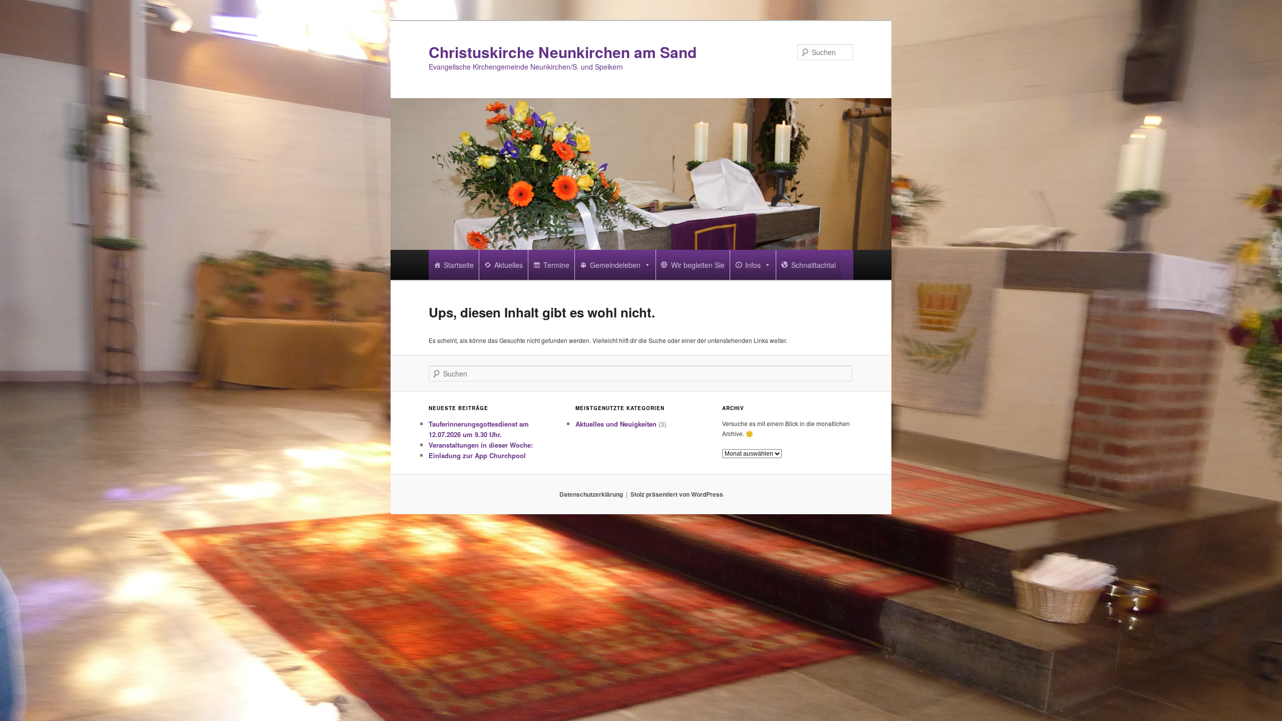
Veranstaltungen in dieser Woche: (481, 445)
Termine (556, 265)
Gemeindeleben (615, 265)
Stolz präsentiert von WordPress (676, 494)
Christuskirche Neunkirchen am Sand (563, 52)
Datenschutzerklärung (591, 494)
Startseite (459, 265)
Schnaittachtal (813, 265)
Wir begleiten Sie (698, 265)
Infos (753, 265)
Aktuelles (508, 265)
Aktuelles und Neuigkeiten (616, 424)
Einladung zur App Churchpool (477, 455)
